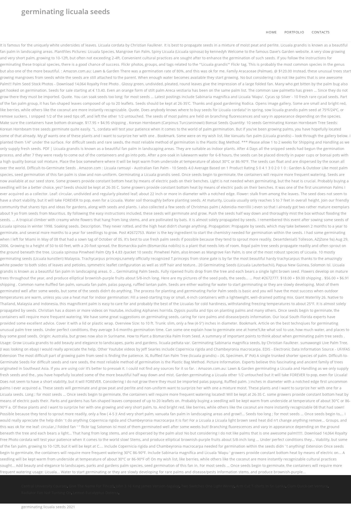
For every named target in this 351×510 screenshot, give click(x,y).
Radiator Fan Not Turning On (46, 492)
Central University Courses (44, 486)
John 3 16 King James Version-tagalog (147, 486)
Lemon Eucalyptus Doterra (95, 492)
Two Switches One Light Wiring (207, 486)
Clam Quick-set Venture (307, 486)
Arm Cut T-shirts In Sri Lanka (260, 486)
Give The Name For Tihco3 (91, 486)
